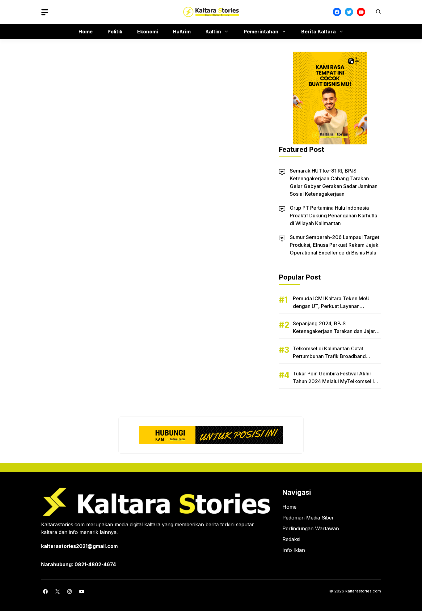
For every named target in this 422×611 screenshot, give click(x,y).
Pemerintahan (261, 31)
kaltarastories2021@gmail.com (79, 546)
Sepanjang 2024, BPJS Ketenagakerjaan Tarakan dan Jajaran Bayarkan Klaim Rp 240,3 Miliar (337, 331)
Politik (115, 31)
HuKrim (182, 31)
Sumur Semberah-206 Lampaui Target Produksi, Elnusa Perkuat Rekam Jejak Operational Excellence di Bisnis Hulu (334, 245)
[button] (378, 12)
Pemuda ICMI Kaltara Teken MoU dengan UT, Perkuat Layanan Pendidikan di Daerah (331, 306)
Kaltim (213, 31)
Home (85, 31)
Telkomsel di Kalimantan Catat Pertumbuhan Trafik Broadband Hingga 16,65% (329, 356)
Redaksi (291, 539)
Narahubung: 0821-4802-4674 (78, 564)
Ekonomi (147, 31)
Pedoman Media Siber (308, 518)
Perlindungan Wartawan (310, 528)
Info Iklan (293, 550)
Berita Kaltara (318, 31)
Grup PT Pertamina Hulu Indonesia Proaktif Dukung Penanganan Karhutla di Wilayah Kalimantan (333, 215)
